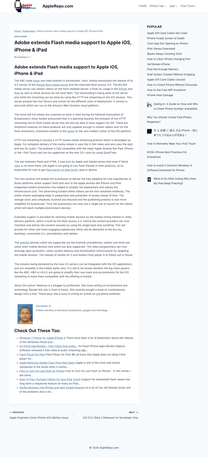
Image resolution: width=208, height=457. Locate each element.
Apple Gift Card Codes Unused (166, 79)
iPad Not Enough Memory (162, 69)
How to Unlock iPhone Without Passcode (172, 84)
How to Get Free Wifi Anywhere (166, 89)
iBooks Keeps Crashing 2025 (164, 53)
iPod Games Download (161, 48)
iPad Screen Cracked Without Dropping (171, 74)
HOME (143, 5)
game (70, 131)
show (36, 80)
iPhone (123, 88)
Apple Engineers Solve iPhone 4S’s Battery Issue (38, 415)
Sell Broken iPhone (158, 64)
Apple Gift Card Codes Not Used (167, 33)
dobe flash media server (53, 84)
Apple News (20, 36)
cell (98, 293)
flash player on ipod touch (62, 169)
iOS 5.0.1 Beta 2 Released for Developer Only (110, 415)
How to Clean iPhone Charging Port (168, 59)
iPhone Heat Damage (160, 95)
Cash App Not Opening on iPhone (167, 43)
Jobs (17, 165)
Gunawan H (23, 57)
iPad (17, 93)
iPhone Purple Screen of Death (166, 38)
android (24, 242)
